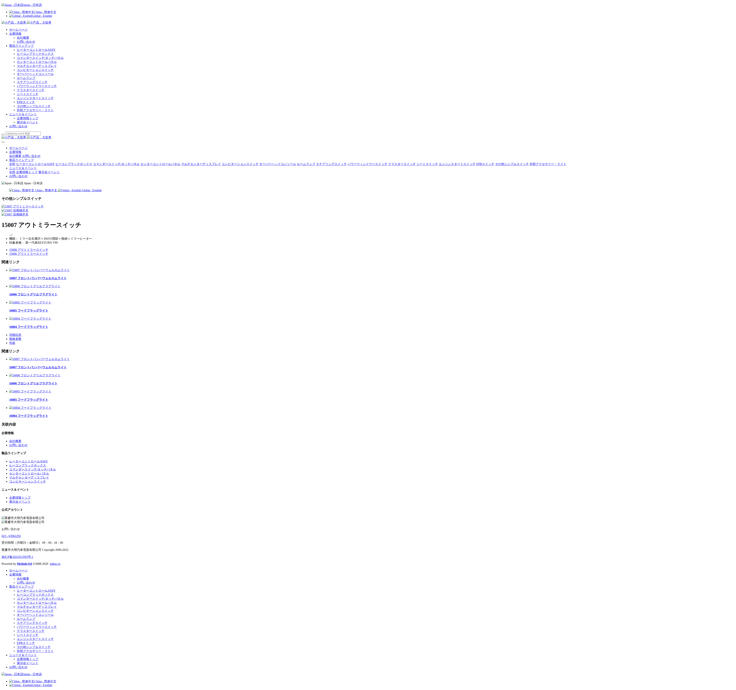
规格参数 (15, 338)
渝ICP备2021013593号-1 (17, 556)
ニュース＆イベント (23, 114)
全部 (12, 164)
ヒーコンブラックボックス (35, 53)
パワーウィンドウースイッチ (37, 86)
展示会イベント (27, 122)
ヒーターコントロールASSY (36, 49)
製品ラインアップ (21, 45)
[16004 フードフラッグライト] (30, 318)
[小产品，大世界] (368, 138)
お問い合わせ (26, 41)
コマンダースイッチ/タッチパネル (40, 57)
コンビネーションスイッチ (35, 70)
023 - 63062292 (11, 536)
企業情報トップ (27, 118)
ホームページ (18, 29)
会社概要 (23, 37)
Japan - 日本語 (32, 5)
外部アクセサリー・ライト (35, 110)
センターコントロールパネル (37, 61)
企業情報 (15, 33)
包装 (12, 343)
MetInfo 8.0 (24, 563)
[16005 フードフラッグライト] (30, 302)
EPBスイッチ (26, 102)
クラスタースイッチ (30, 90)
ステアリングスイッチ (32, 82)
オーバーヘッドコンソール (35, 74)
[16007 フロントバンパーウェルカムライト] (39, 270)
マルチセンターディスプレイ (37, 65)
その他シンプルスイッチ (34, 106)
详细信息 (15, 334)
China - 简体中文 (45, 12)
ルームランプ (26, 78)
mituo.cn (55, 563)
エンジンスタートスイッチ (35, 98)
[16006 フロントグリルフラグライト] (35, 286)
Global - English (42, 15)
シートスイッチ (27, 94)
